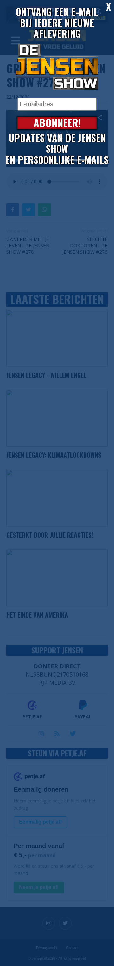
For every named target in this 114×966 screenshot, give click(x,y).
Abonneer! (57, 123)
